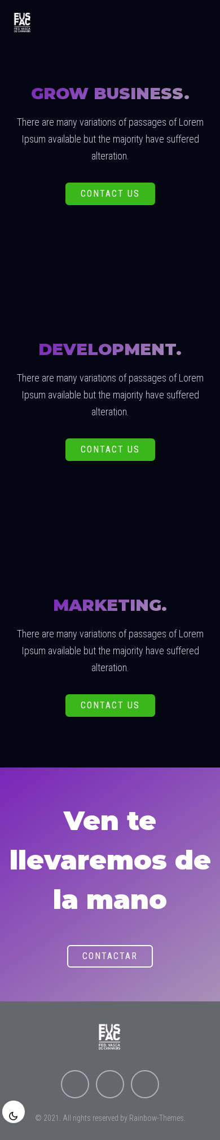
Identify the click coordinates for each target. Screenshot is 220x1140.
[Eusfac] (22, 22)
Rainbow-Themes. (157, 1118)
